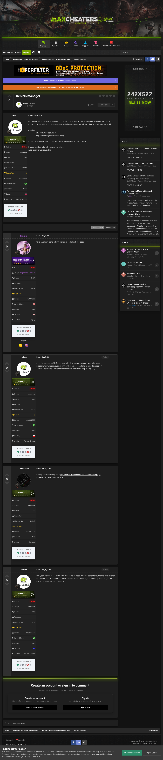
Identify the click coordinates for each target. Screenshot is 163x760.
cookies (40, 754)
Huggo (129, 265)
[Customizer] (33, 52)
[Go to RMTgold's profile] (123, 149)
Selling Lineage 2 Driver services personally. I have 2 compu (138, 287)
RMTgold (132, 153)
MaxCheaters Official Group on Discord (60, 80)
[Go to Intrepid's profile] (24, 248)
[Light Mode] (39, 52)
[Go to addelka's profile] (123, 274)
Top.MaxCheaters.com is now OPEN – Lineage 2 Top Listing (60, 87)
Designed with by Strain (15, 740)
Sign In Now (85, 707)
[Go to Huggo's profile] (123, 264)
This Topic (148, 52)
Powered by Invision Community (144, 743)
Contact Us (22, 745)
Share (91, 105)
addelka (130, 276)
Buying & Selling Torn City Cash (140, 163)
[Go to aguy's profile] (123, 212)
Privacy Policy (11, 745)
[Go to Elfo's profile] (123, 192)
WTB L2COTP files (134, 263)
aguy (131, 216)
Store (66, 46)
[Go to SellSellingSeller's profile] (123, 250)
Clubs (76, 46)
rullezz (34, 103)
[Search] (158, 52)
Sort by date (110, 227)
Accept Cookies (133, 753)
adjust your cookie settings (101, 754)
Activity (55, 46)
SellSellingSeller (133, 254)
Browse (43, 46)
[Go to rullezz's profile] (19, 105)
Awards (96, 46)
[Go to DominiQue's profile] (24, 480)
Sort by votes (98, 227)
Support (85, 46)
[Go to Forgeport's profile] (123, 301)
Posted (147, 153)
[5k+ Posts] (21, 345)
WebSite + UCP (133, 273)
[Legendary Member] (27, 345)
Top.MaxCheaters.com (111, 46)
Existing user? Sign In (12, 52)
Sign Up (26, 52)
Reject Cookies (152, 753)
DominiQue (24, 468)
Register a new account (35, 707)
